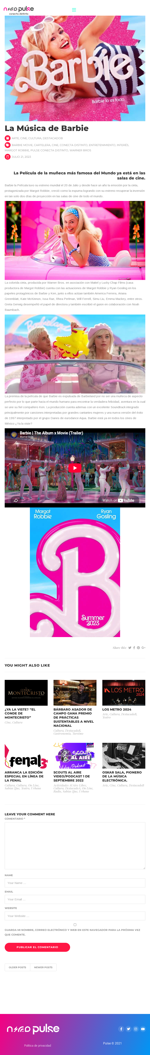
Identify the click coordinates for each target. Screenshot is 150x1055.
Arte (15, 138)
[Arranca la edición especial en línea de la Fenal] (26, 755)
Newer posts (43, 967)
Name (9, 875)
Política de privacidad (37, 1045)
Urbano (36, 788)
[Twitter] (128, 1029)
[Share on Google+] (143, 647)
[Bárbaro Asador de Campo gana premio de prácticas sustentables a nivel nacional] (75, 692)
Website (11, 908)
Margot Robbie (17, 150)
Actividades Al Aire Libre (70, 785)
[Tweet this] (129, 647)
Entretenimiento (102, 145)
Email (9, 891)
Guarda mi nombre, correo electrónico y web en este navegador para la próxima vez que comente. (72, 932)
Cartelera (42, 145)
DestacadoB (53, 138)
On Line (33, 785)
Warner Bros (80, 150)
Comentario (15, 818)
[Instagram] (136, 1029)
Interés (123, 145)
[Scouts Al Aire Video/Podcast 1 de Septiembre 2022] (75, 755)
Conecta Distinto (74, 145)
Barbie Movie (22, 145)
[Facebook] (121, 1029)
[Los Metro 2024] (123, 692)
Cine (23, 138)
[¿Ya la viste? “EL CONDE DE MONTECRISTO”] (26, 692)
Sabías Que (12, 788)
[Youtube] (143, 1029)
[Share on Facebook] (134, 647)
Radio (57, 791)
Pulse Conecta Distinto (49, 150)
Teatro (106, 717)
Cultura (34, 138)
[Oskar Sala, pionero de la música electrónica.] (123, 755)
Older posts (17, 967)
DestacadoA (72, 788)
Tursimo (77, 733)
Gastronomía (62, 733)
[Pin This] (138, 647)
